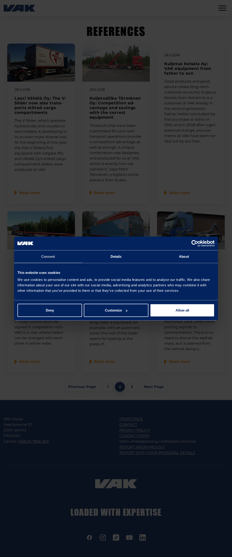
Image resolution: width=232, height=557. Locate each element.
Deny (50, 310)
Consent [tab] (48, 256)
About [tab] (184, 256)
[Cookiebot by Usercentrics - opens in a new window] (195, 243)
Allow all (182, 310)
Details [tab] (116, 256)
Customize (113, 310)
